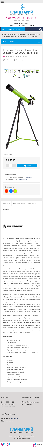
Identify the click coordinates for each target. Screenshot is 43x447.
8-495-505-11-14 (30, 18)
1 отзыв (11, 56)
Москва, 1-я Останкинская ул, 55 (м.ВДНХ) (22, 25)
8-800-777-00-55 (13, 18)
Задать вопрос (21, 56)
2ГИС (2, 421)
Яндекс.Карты (5, 418)
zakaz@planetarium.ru (22, 23)
